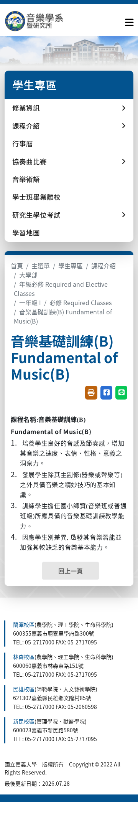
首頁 (17, 265)
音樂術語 (26, 179)
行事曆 (22, 143)
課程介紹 (103, 265)
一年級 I (30, 302)
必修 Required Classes (80, 302)
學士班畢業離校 (36, 196)
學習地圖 (26, 232)
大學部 (28, 274)
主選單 (40, 265)
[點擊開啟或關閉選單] (129, 21)
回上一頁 (70, 570)
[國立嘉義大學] (46, 21)
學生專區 (70, 265)
